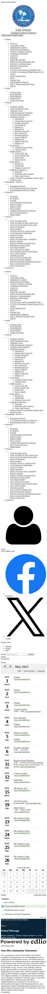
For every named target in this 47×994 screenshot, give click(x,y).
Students (8, 646)
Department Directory (18, 186)
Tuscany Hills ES (21, 137)
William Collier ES (21, 141)
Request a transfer (16, 241)
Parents (8, 648)
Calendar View (40, 895)
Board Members (16, 96)
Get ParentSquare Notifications (21, 233)
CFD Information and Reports (21, 202)
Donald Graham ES (22, 123)
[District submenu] (6, 274)
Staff (7, 650)
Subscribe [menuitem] (41, 671)
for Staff (13, 200)
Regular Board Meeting (24, 760)
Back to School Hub (17, 266)
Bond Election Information (19, 50)
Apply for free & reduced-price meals (23, 225)
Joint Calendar (9, 902)
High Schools (15, 162)
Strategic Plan (15, 80)
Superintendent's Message (19, 82)
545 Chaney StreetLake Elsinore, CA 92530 (10, 923)
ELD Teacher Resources (19, 213)
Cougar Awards (20, 709)
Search (3, 654)
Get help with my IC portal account (22, 231)
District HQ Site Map (17, 60)
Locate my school (16, 235)
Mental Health (15, 215)
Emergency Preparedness (19, 66)
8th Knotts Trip (20, 788)
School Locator (15, 180)
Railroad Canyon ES (22, 131)
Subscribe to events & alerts (20, 245)
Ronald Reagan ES (21, 135)
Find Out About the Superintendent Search (25, 262)
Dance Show (19, 807)
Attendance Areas (16, 111)
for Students (14, 198)
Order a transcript (16, 237)
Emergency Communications (20, 64)
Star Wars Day (20, 718)
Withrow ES (19, 143)
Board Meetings (16, 94)
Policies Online (15, 207)
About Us (13, 43)
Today (3, 895)
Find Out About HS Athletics (20, 260)
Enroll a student (15, 229)
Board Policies (15, 98)
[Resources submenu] (6, 427)
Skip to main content (8, 2)
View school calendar (18, 253)
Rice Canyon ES (21, 133)
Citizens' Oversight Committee (21, 52)
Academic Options (17, 107)
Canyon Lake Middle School (14, 906)
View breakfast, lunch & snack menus (23, 251)
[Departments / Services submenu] (6, 184)
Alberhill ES (19, 119)
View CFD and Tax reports (20, 249)
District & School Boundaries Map (22, 62)
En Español (5, 659)
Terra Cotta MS (20, 160)
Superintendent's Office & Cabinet (22, 190)
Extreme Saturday (21, 747)
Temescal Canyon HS (22, 168)
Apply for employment (18, 221)
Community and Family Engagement (17, 914)
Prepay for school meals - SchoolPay (23, 239)
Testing (17, 677)
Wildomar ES (19, 139)
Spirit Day (18, 780)
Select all (43, 917)
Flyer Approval (15, 68)
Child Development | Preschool (21, 113)
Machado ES (19, 129)
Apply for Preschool (17, 227)
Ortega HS (18, 172)
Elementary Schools (17, 117)
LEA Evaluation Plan (17, 76)
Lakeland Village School (23, 147)
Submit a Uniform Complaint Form (22, 243)
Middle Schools (15, 151)
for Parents (14, 196)
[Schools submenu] (6, 105)
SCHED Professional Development (23, 211)
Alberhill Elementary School (14, 910)
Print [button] (19, 671)
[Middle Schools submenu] (23, 384)
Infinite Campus (16, 204)
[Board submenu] (6, 323)
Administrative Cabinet (18, 47)
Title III (12, 86)
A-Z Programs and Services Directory (23, 188)
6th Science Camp (22, 818)
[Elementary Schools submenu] (26, 117)
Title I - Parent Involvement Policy (22, 84)
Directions (13, 58)
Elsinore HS (19, 164)
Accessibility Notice (17, 45)
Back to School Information (20, 264)
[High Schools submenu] (21, 162)
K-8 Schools (14, 145)
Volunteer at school (17, 255)
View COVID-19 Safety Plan (20, 257)
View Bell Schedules (17, 247)
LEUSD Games (20, 801)
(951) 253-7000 (12, 926)
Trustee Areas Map (17, 100)
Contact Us (14, 56)
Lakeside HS (19, 166)
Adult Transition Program (19, 109)
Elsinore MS (19, 158)
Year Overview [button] (29, 671)
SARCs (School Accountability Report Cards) (26, 178)
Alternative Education (18, 170)
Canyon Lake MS (21, 154)
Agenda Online (15, 92)
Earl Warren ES (20, 125)
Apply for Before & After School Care (24, 223)
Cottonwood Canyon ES (23, 121)
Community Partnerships (19, 54)
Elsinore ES (19, 127)
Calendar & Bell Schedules (20, 115)
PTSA (12, 78)
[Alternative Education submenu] (27, 170)
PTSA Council (15, 209)
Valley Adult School (22, 176)
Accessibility (5, 992)
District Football (21, 733)
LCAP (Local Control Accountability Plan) (25, 70)
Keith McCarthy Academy (24, 174)
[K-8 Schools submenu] (20, 378)
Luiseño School (20, 149)
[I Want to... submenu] (6, 219)
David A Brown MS (22, 156)
